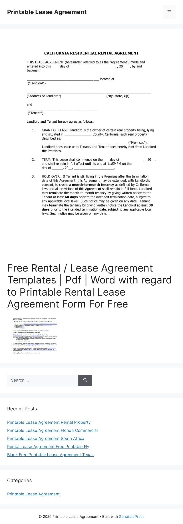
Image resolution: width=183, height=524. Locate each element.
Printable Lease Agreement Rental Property (49, 422)
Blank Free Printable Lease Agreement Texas (50, 454)
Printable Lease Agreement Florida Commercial (52, 430)
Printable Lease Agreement (47, 11)
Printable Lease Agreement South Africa (45, 438)
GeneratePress (131, 516)
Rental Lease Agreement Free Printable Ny (48, 446)
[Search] (85, 380)
